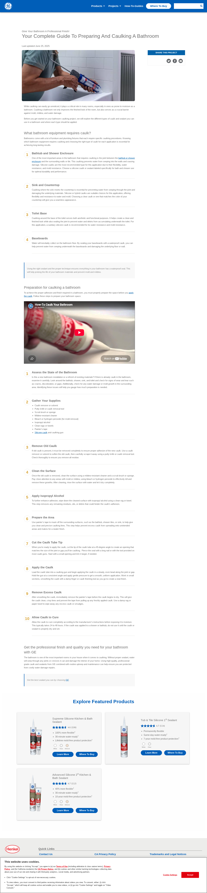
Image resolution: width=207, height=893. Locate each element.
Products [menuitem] (96, 6)
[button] (87, 754)
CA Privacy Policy (105, 854)
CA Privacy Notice (45, 869)
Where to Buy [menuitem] (158, 6)
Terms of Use (62, 866)
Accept (190, 875)
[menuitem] (188, 6)
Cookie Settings (170, 875)
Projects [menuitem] (113, 6)
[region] (103, 875)
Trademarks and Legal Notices (168, 854)
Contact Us (46, 854)
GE (67, 680)
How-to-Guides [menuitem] (134, 6)
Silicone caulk (41, 432)
